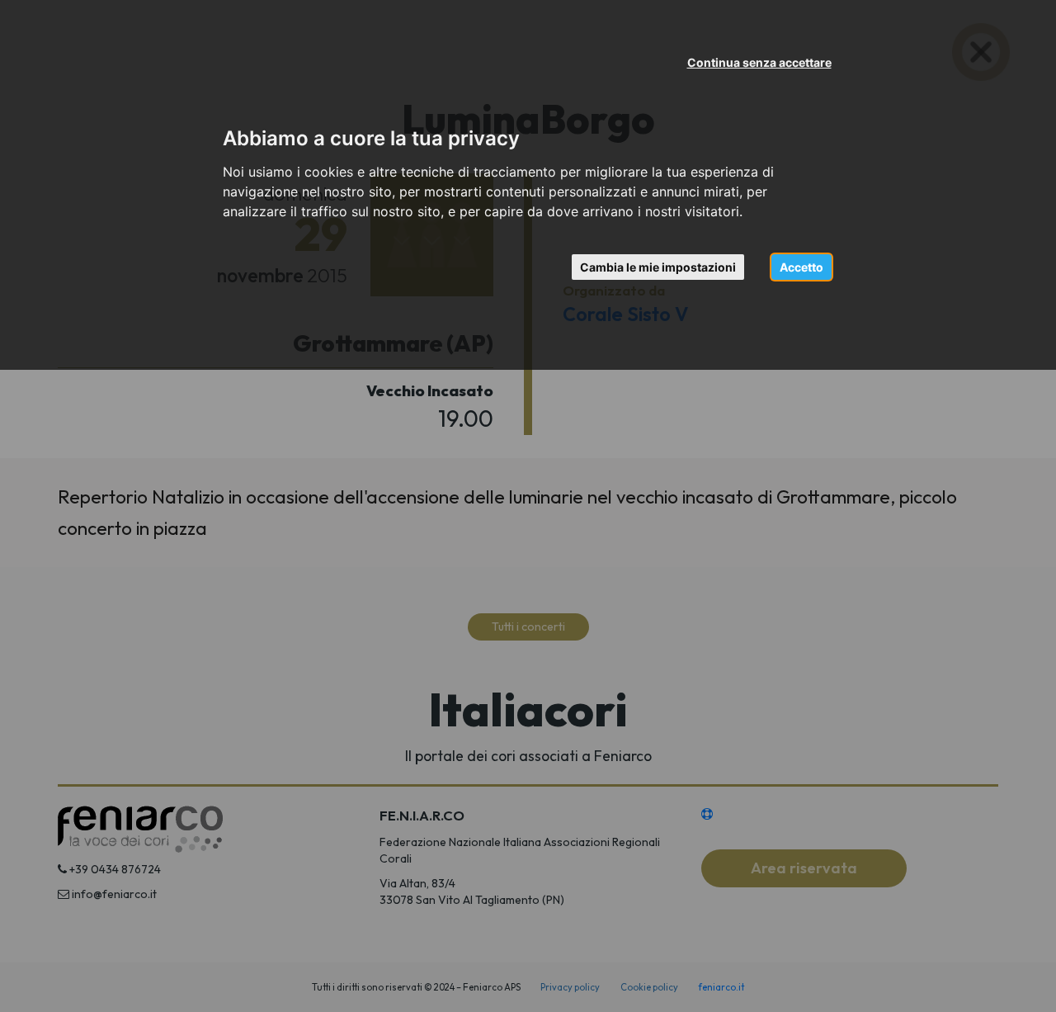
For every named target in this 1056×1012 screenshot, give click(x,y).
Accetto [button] (801, 267)
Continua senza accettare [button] (759, 62)
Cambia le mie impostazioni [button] (658, 267)
